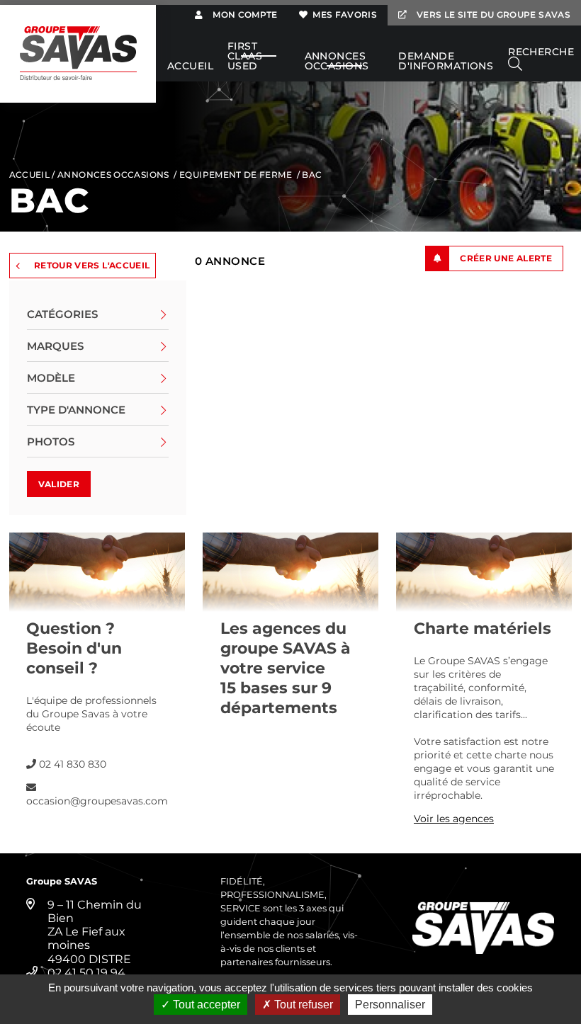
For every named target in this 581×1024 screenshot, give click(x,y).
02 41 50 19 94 (86, 972)
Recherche (541, 52)
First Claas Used (244, 56)
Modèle (51, 378)
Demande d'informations (445, 61)
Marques (55, 346)
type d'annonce (76, 409)
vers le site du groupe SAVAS (492, 14)
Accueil (190, 66)
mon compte (243, 14)
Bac (312, 174)
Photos (50, 441)
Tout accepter (205, 1005)
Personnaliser (390, 1005)
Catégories (62, 314)
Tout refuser (302, 1005)
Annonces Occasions (337, 61)
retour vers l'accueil (92, 265)
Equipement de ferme (235, 174)
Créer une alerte (506, 258)
